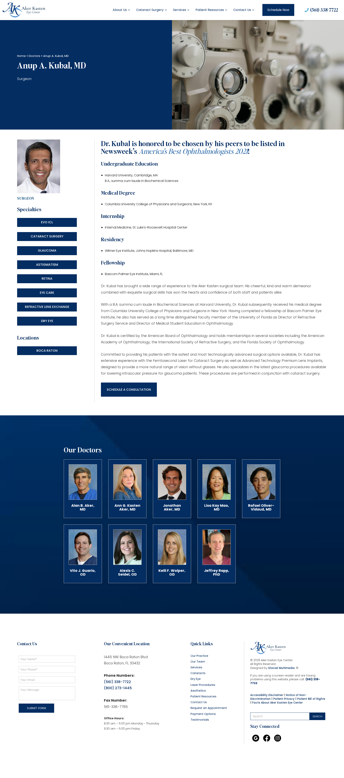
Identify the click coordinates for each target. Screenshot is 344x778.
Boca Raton (47, 350)
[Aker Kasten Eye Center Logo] (268, 648)
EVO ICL (47, 222)
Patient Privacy (283, 699)
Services (179, 10)
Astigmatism (47, 264)
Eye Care (47, 292)
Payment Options (203, 714)
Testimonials (200, 720)
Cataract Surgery (150, 10)
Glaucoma (47, 250)
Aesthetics (198, 691)
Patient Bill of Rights (311, 699)
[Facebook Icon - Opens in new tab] (266, 738)
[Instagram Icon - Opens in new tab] (277, 738)
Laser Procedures (203, 685)
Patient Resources (209, 10)
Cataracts (198, 673)
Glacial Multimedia (281, 668)
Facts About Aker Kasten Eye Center (277, 703)
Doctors (34, 56)
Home (21, 56)
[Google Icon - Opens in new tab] (255, 738)
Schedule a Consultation (129, 389)
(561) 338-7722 (324, 10)
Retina (47, 278)
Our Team (198, 662)
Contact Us (242, 10)
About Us (120, 10)
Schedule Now (278, 10)
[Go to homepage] (24, 10)
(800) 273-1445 (118, 688)
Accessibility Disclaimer (266, 695)
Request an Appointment (209, 708)
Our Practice (199, 656)
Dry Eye (47, 321)
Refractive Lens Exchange (47, 307)
